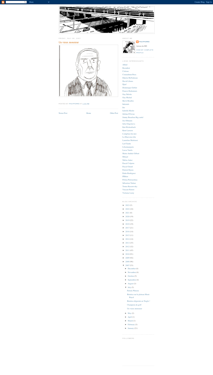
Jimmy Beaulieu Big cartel (132, 117)
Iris (123, 107)
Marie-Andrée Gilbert (130, 153)
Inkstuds (125, 104)
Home (88, 113)
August (131, 283)
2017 (127, 227)
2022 (127, 209)
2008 (127, 261)
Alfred (124, 64)
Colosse (125, 71)
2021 (127, 212)
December (132, 268)
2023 (127, 205)
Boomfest (126, 68)
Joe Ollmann (127, 120)
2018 (127, 224)
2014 (127, 239)
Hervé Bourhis (128, 100)
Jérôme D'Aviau (128, 114)
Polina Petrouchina (129, 179)
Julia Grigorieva (128, 123)
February (131, 324)
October (131, 276)
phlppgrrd (144, 42)
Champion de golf (134, 304)
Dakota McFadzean (130, 77)
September (132, 279)
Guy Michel (127, 97)
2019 (127, 220)
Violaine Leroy (128, 193)
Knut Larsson (127, 130)
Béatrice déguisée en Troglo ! (138, 301)
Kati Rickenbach (129, 127)
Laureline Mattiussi (130, 140)
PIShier (125, 176)
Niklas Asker (127, 160)
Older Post (114, 113)
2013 (127, 242)
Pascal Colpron (128, 163)
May (130, 313)
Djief (124, 84)
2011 (127, 250)
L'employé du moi (129, 133)
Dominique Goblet (129, 87)
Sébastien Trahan (129, 183)
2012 (127, 246)
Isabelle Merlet (128, 110)
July (130, 287)
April (130, 317)
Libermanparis (128, 147)
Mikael (125, 156)
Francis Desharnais (129, 91)
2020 (127, 216)
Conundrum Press (129, 74)
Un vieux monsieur (134, 308)
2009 (127, 257)
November (132, 272)
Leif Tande (126, 143)
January (131, 328)
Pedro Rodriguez (129, 173)
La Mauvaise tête (129, 137)
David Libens (127, 81)
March (130, 320)
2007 (127, 265)
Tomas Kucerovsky (129, 186)
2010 (127, 254)
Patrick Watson (133, 290)
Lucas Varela (127, 150)
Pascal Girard (127, 166)
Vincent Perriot (128, 189)
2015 (127, 235)
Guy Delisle (127, 94)
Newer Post (63, 113)
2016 (127, 231)
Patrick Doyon (127, 170)
